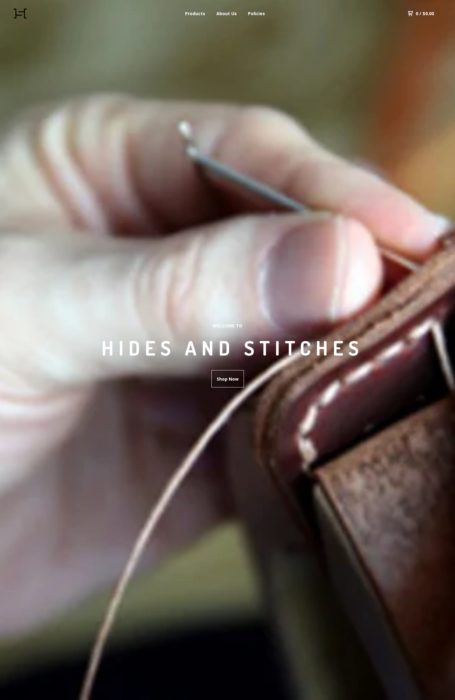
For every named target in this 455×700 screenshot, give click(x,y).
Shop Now (228, 379)
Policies (256, 13)
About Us (226, 13)
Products (195, 13)
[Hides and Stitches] (42, 13)
